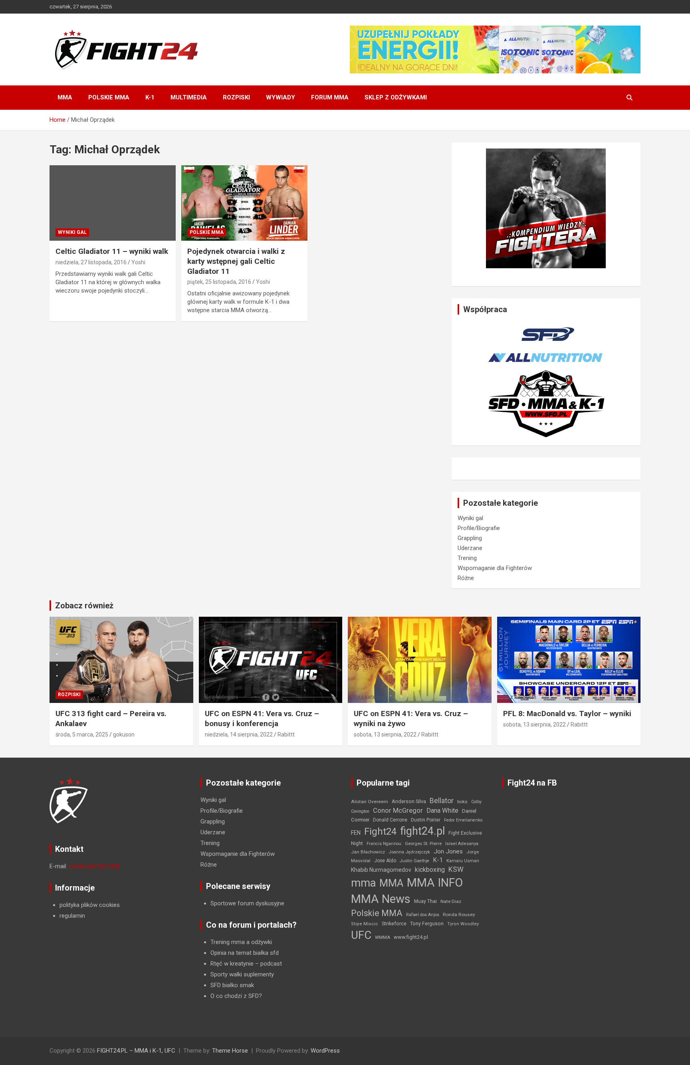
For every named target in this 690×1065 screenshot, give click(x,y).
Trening (467, 558)
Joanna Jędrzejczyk (409, 852)
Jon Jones (448, 851)
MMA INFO (435, 882)
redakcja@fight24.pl (94, 866)
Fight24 (380, 831)
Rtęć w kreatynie (232, 963)
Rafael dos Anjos (422, 914)
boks (462, 801)
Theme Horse (230, 1050)
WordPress (325, 1050)
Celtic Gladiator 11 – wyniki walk (112, 251)
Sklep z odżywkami (396, 97)
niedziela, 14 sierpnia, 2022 (239, 734)
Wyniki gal (72, 232)
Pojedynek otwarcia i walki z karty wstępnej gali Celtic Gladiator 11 (236, 261)
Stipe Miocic (364, 923)
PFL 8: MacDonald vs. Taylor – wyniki (567, 713)
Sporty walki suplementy (242, 974)
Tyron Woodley (463, 923)
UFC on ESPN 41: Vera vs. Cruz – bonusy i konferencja (262, 718)
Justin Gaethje (414, 860)
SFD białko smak (232, 985)
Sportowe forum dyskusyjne (247, 903)
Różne (466, 578)
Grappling (470, 538)
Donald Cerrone (390, 820)
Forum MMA (330, 97)
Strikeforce (394, 923)
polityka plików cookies (89, 905)
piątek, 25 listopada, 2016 (219, 282)
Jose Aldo (385, 860)
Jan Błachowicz (368, 852)
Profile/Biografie (479, 528)
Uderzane (470, 548)
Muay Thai (425, 901)
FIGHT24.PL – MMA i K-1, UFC (136, 1050)
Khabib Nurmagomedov (381, 870)
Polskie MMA (108, 97)
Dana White (442, 810)
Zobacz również (84, 605)
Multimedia (189, 97)
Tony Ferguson (427, 923)
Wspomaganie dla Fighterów (495, 568)
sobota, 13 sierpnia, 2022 (385, 734)
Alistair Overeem (369, 801)
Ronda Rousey (459, 914)
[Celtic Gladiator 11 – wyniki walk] (112, 203)
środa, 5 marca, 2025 (82, 734)
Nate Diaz (450, 901)
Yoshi (138, 262)
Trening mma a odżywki (241, 942)
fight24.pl (422, 831)
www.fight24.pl (411, 937)
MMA (65, 97)
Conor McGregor (398, 810)
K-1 (150, 97)
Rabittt (286, 734)
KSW (456, 869)
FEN (356, 832)
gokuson (124, 734)
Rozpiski (236, 97)
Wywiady (280, 97)
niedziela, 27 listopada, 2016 (91, 262)
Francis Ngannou (384, 843)
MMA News (380, 899)
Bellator (442, 801)
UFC (361, 935)
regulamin (72, 915)
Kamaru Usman (462, 860)
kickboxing (430, 869)
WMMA (382, 937)
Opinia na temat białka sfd (244, 952)
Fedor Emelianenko (463, 820)
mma (363, 883)
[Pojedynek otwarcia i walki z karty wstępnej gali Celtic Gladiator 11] (244, 203)
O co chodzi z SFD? (236, 996)
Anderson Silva (409, 801)
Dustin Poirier (425, 820)
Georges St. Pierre (423, 843)
